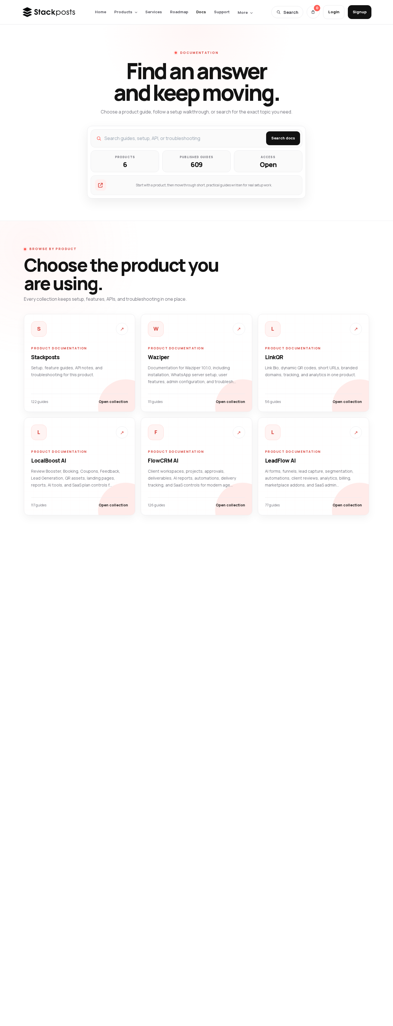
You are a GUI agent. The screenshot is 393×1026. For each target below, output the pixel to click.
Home (100, 11)
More (243, 12)
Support (222, 11)
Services (153, 11)
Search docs (283, 138)
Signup (360, 11)
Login (333, 11)
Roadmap (179, 11)
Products (123, 11)
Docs (201, 11)
